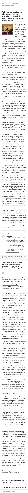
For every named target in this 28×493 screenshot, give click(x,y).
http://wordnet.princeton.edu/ (10, 284)
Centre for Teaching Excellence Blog (10, 4)
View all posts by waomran (12, 251)
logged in (11, 472)
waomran (14, 256)
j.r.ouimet (7, 273)
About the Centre (21, 256)
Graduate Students (6, 257)
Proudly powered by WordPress (8, 491)
